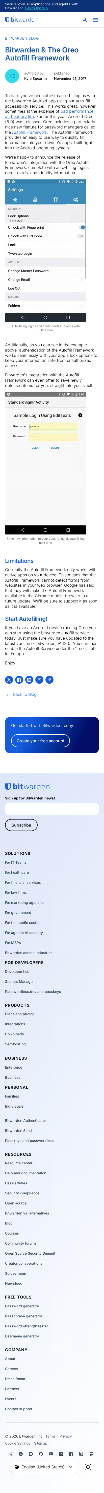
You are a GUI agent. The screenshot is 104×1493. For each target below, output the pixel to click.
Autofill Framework (29, 132)
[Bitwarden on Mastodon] (92, 1454)
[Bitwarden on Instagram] (82, 1454)
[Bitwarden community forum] (32, 1454)
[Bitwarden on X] (12, 1454)
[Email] (39, 680)
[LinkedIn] (29, 680)
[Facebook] (19, 680)
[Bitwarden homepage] (21, 19)
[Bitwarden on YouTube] (52, 1454)
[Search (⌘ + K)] (85, 20)
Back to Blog (25, 694)
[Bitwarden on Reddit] (22, 1454)
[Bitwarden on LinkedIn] (62, 1454)
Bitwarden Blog (22, 38)
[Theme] (88, 1467)
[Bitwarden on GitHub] (42, 1454)
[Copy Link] (49, 680)
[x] (9, 680)
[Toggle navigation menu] (95, 19)
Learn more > (36, 8)
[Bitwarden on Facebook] (72, 1454)
